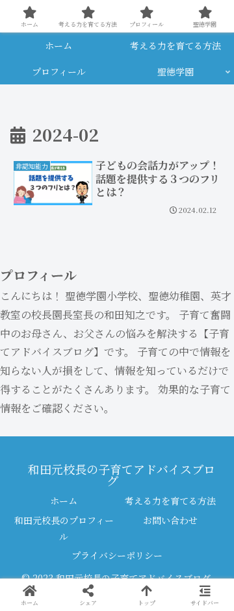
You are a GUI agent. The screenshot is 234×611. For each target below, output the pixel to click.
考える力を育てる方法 (170, 500)
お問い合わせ (170, 520)
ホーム (63, 500)
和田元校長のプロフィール (64, 528)
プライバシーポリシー (117, 555)
